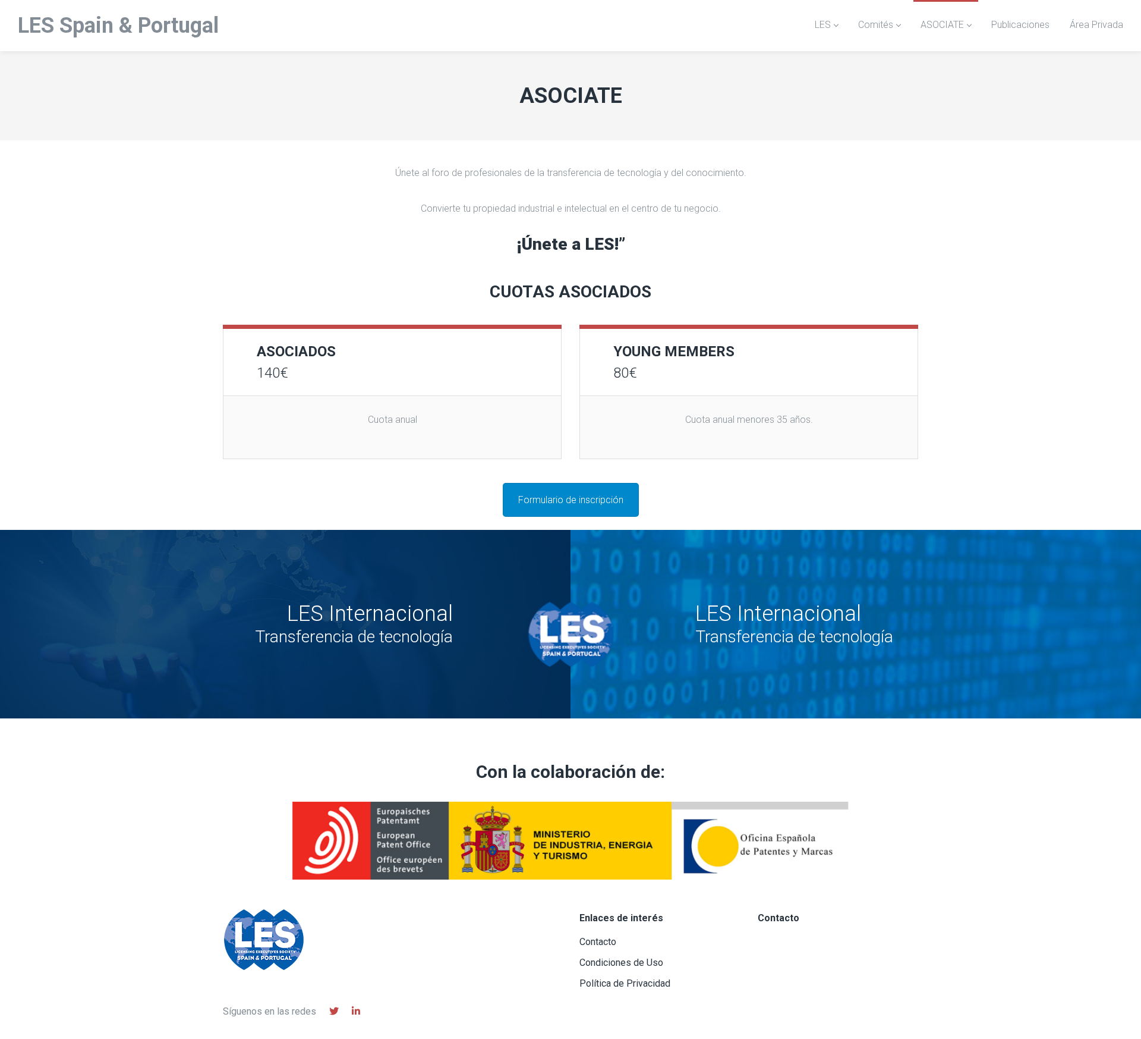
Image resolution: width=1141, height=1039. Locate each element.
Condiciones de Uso (621, 962)
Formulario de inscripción (570, 500)
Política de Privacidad (624, 983)
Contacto (597, 941)
